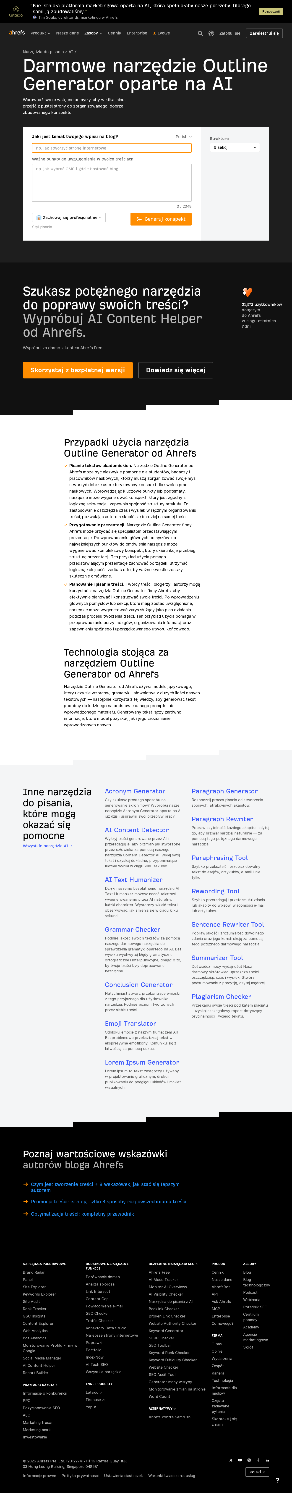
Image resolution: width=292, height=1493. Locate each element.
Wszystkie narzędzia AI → (48, 846)
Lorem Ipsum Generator (142, 1062)
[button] (200, 33)
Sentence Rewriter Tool (228, 924)
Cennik (114, 33)
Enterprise (137, 33)
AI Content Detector (137, 830)
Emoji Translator (130, 1023)
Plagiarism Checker (221, 996)
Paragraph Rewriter (222, 819)
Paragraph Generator (225, 791)
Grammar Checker (132, 929)
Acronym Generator (135, 791)
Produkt (38, 33)
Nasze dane (67, 33)
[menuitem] (43, 34)
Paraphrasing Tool (220, 857)
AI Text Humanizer (133, 879)
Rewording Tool (216, 891)
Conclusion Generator (138, 984)
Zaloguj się (229, 33)
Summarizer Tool (217, 957)
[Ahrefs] (20, 32)
